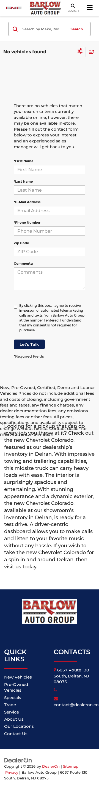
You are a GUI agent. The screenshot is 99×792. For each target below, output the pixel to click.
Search (76, 29)
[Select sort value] (90, 52)
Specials (12, 697)
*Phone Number (27, 222)
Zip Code (21, 243)
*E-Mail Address (27, 202)
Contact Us (16, 733)
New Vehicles (18, 677)
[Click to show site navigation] (90, 8)
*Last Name (23, 181)
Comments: (23, 263)
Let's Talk (29, 344)
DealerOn (51, 766)
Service (11, 712)
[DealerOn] (18, 759)
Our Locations (19, 726)
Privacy (11, 772)
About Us (14, 719)
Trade (10, 704)
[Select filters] (80, 51)
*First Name (23, 161)
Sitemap (70, 766)
